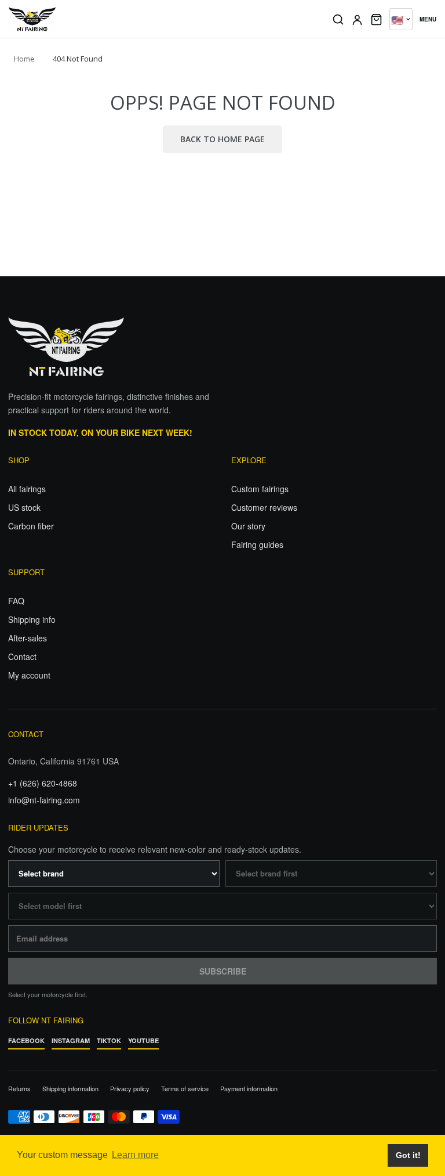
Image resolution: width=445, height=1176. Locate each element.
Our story (248, 526)
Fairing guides (257, 544)
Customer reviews (264, 507)
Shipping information (70, 1088)
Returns (19, 1088)
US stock (24, 507)
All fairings (27, 489)
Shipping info (32, 619)
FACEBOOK (26, 1040)
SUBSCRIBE (222, 971)
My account (29, 675)
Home (24, 58)
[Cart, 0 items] (376, 19)
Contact (22, 656)
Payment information (249, 1088)
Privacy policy (129, 1088)
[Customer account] (357, 19)
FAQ (16, 601)
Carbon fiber (31, 526)
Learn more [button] (135, 1155)
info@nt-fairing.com (44, 800)
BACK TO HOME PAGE (222, 139)
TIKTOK (109, 1040)
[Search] (338, 19)
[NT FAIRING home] (162, 19)
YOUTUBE (143, 1040)
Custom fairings (260, 489)
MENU (428, 19)
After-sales (27, 638)
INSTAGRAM (71, 1040)
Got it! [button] (408, 1155)
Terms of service (185, 1088)
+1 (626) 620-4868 (42, 783)
